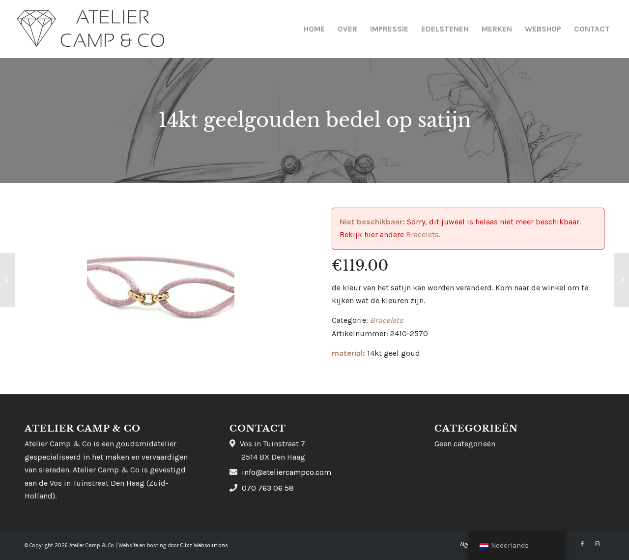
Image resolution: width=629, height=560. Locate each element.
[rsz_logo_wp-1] (91, 29)
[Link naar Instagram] (597, 544)
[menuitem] (314, 29)
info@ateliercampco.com (286, 472)
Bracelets (422, 234)
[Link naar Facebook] (582, 544)
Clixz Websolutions (204, 545)
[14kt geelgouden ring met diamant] (621, 280)
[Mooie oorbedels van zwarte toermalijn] (7, 280)
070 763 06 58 (268, 488)
